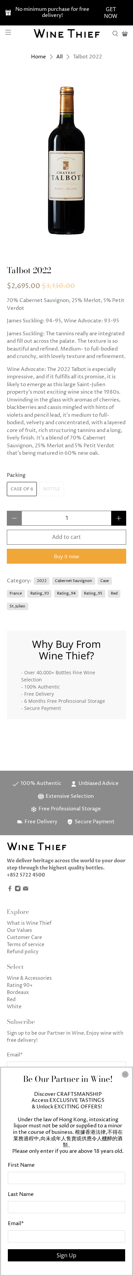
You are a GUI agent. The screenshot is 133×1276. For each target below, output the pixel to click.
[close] (125, 1074)
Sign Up (66, 1255)
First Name (21, 1165)
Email (16, 1223)
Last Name (21, 1194)
